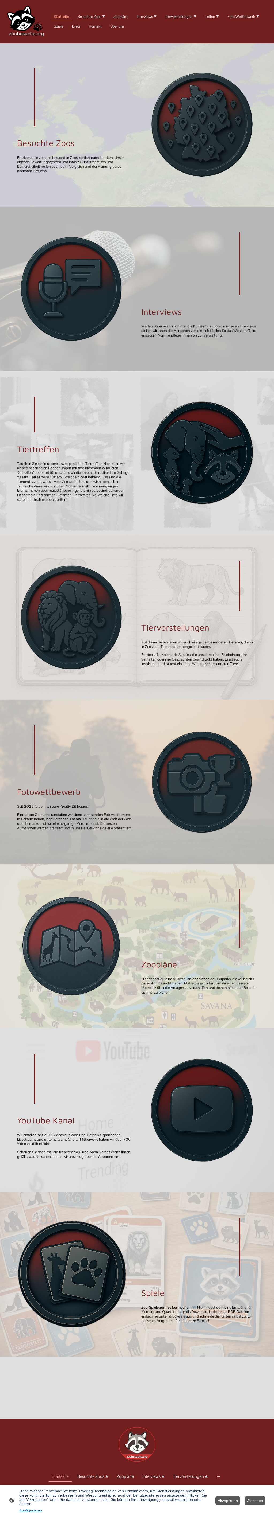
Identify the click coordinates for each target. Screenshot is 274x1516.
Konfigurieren (30, 1510)
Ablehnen (255, 1500)
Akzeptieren (228, 1500)
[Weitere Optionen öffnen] (218, 1476)
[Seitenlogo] (26, 21)
